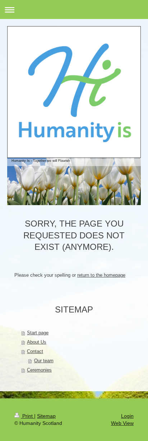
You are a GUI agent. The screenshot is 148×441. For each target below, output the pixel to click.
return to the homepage (101, 275)
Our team (44, 360)
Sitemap (46, 416)
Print (27, 416)
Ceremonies (39, 370)
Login (127, 416)
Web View (122, 423)
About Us (36, 342)
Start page (37, 332)
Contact (35, 351)
